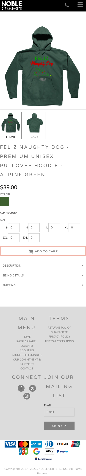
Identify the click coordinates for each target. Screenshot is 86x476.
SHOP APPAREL (26, 341)
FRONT (10, 137)
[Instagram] (26, 396)
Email (47, 405)
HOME (27, 337)
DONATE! (27, 346)
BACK (34, 137)
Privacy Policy (59, 336)
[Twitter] (32, 388)
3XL (25, 237)
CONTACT (26, 368)
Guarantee (59, 332)
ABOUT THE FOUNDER (27, 355)
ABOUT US (27, 350)
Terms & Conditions (59, 341)
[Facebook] (21, 388)
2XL (5, 237)
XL (66, 227)
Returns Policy (59, 328)
